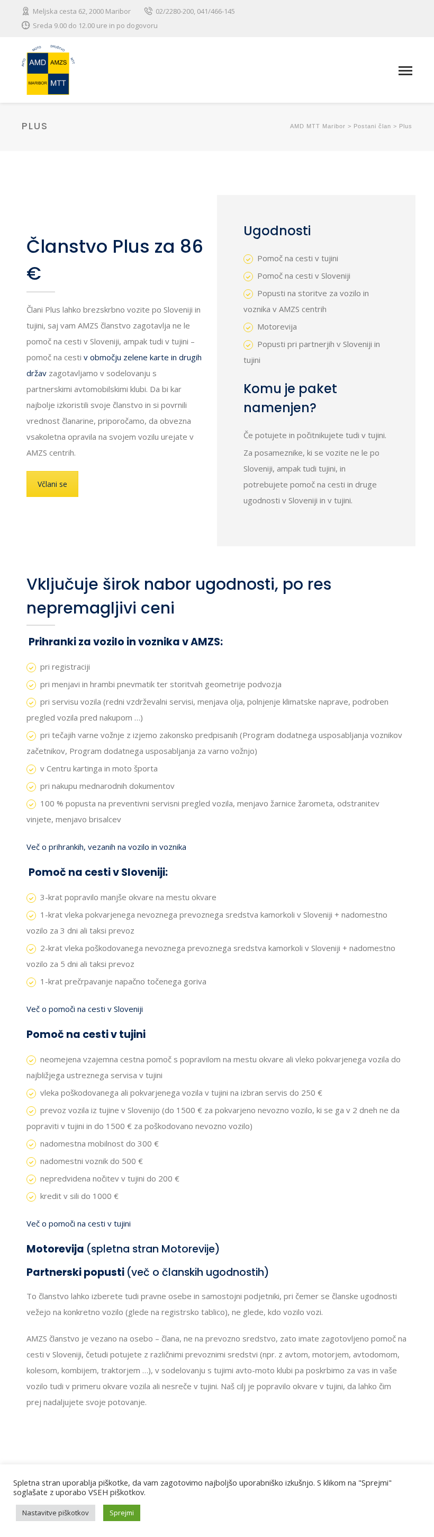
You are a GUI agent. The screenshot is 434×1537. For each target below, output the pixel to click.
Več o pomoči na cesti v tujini (78, 1223)
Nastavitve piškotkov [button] (55, 1512)
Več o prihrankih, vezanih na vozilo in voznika (106, 846)
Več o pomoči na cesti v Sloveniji (84, 1008)
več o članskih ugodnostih (197, 1272)
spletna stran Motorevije (153, 1249)
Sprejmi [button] (122, 1512)
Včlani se (52, 484)
